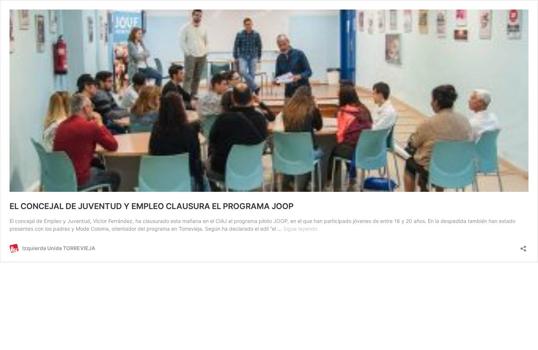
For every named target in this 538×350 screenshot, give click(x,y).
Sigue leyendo (300, 229)
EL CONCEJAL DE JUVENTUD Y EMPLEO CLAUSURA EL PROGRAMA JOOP (152, 206)
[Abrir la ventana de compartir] (523, 246)
